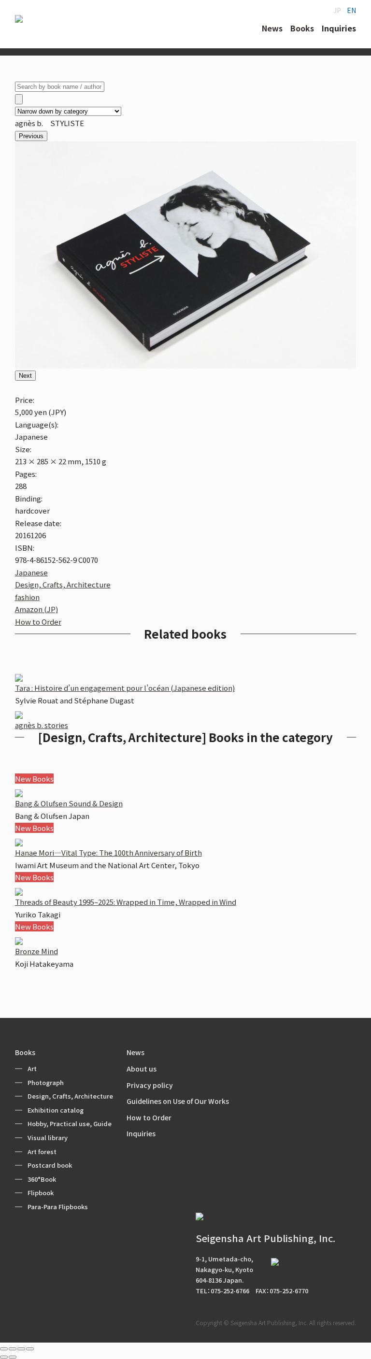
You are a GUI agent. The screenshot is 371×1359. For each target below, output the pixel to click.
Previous (31, 136)
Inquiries (141, 1133)
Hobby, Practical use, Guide (70, 1123)
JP (337, 10)
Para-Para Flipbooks (58, 1206)
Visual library (48, 1137)
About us (142, 1068)
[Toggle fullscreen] (21, 1348)
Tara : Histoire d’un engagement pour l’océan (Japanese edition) (125, 688)
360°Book (42, 1179)
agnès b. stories (41, 725)
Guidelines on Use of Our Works (178, 1101)
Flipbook (41, 1192)
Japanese (31, 572)
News (135, 1052)
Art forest (42, 1151)
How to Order (38, 621)
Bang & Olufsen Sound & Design (69, 803)
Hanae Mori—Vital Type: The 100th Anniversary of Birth (108, 852)
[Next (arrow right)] (12, 1357)
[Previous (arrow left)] (4, 1357)
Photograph (46, 1082)
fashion (27, 597)
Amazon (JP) (36, 609)
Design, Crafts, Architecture (63, 584)
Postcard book (50, 1165)
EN (351, 10)
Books (25, 1052)
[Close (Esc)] (4, 1348)
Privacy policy (150, 1085)
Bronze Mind (36, 951)
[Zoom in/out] (30, 1348)
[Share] (12, 1348)
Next (25, 375)
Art (32, 1068)
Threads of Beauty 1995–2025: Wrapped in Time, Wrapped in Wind (125, 902)
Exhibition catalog (56, 1110)
